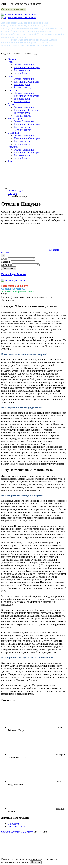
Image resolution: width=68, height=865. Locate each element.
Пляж (4, 258)
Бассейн (5, 261)
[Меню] (35, 54)
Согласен (35, 862)
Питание (6, 264)
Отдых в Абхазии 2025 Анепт (17, 832)
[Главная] (31, 187)
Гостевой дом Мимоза (13, 274)
